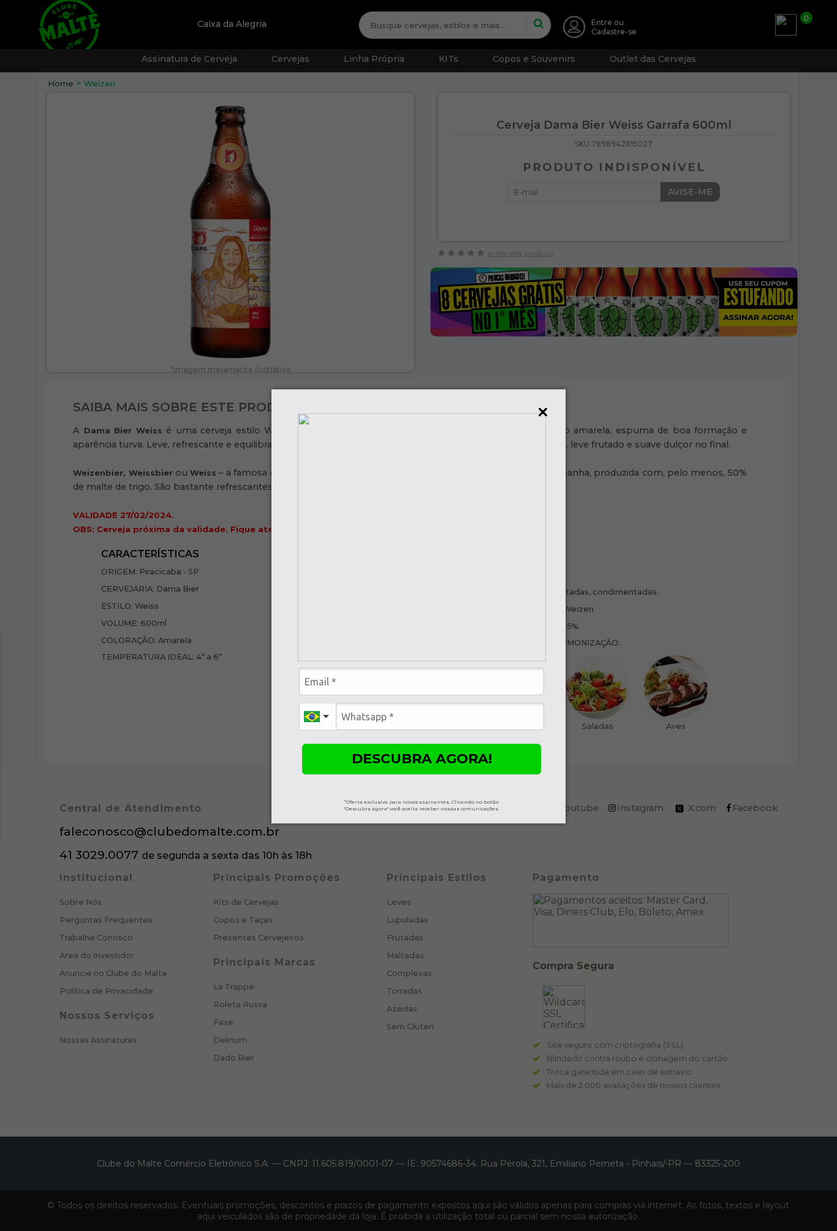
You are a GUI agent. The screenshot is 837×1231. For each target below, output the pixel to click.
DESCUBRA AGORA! (422, 758)
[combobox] (317, 716)
